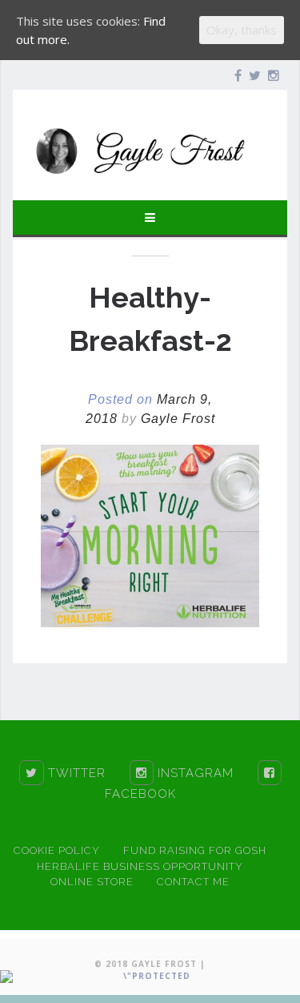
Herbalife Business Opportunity (140, 866)
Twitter (75, 773)
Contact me (193, 882)
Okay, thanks (241, 30)
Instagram (194, 773)
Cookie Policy (57, 850)
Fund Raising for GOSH (194, 850)
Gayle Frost (178, 418)
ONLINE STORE (92, 882)
